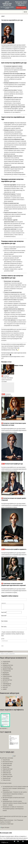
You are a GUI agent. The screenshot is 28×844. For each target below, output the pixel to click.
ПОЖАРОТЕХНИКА (7, 676)
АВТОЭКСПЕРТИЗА (7, 680)
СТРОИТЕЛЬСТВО (7, 667)
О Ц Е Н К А (5, 682)
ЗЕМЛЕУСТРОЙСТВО (8, 669)
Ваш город (3, 626)
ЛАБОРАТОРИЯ (6, 661)
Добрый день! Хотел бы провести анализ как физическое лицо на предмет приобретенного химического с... (15, 788)
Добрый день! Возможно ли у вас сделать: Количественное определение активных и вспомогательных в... (15, 793)
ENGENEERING (6, 674)
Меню (25, 12)
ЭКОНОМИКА (6, 678)
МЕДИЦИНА (6, 672)
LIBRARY (3, 16)
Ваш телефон (4, 621)
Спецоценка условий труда (6, 824)
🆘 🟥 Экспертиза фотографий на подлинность (13, 549)
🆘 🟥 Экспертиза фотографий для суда (6, 395)
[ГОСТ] (14, 748)
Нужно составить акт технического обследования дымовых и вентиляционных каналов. (13, 808)
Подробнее (23, 840)
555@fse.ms (21, 5)
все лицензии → (4, 728)
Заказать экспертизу (21, 7)
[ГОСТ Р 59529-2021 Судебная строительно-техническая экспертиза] (14, 756)
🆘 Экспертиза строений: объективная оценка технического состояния (7, 378)
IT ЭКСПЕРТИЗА (7, 671)
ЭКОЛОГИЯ (5, 663)
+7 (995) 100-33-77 (21, 3)
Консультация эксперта (5, 783)
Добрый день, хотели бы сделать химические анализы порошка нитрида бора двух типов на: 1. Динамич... (15, 803)
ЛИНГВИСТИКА (7, 685)
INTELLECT (5, 687)
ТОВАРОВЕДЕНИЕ (7, 683)
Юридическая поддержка (6, 651)
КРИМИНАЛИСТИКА (8, 665)
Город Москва (6, 759)
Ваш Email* (3, 612)
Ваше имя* (3, 615)
